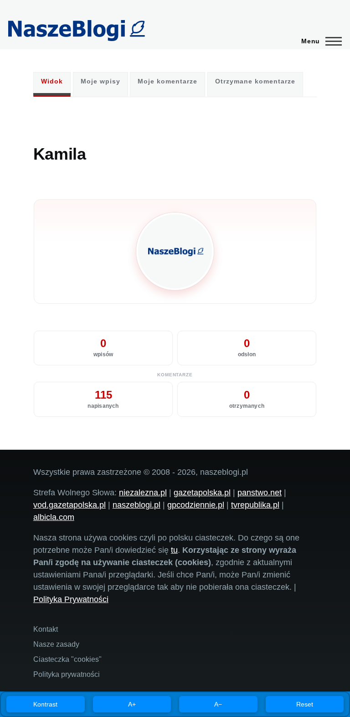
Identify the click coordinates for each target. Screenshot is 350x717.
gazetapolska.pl (202, 492)
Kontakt (45, 629)
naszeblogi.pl (136, 504)
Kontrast (45, 704)
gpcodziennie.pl (195, 504)
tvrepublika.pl (255, 504)
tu (174, 550)
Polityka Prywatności (70, 599)
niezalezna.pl (143, 492)
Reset (304, 704)
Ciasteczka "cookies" (67, 659)
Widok (52, 81)
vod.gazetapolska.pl (69, 504)
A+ (132, 704)
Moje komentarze (167, 81)
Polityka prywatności (66, 674)
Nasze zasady (56, 644)
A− (218, 704)
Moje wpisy (100, 81)
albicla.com (53, 517)
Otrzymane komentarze (255, 81)
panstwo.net (259, 492)
